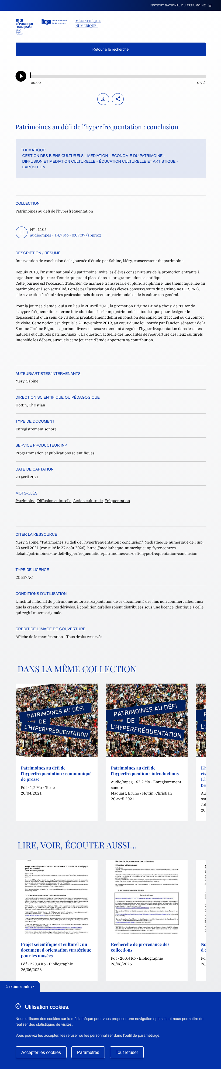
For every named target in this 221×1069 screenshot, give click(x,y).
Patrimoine (25, 500)
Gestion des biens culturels (53, 156)
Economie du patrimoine (137, 156)
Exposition (34, 167)
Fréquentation (117, 500)
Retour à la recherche (110, 49)
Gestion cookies (19, 986)
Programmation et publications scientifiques (55, 453)
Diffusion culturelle (54, 500)
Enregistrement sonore (36, 429)
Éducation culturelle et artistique (137, 161)
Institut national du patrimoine (178, 5)
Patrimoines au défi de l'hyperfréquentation (54, 211)
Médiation (97, 156)
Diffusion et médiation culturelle (58, 161)
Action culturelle (88, 500)
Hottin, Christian (30, 405)
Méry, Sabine (27, 381)
